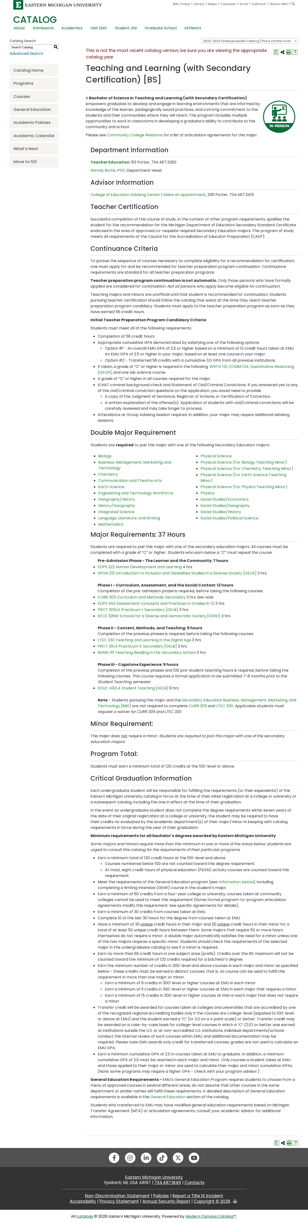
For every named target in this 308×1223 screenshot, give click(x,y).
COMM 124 (238, 366)
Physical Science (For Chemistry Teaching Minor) (246, 468)
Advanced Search (26, 53)
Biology (105, 456)
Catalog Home (28, 70)
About (19, 28)
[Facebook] (114, 1158)
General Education (32, 109)
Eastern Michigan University (154, 1177)
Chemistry (108, 474)
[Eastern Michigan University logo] (57, 4)
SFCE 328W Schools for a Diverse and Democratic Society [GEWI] (159, 616)
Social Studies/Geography (225, 505)
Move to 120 (25, 161)
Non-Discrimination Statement (117, 1196)
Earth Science (111, 487)
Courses (21, 96)
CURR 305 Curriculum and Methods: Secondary (142, 597)
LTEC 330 (224, 706)
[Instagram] (130, 1158)
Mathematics (110, 524)
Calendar (228, 4)
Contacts (195, 1182)
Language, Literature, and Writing (129, 518)
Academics (72, 28)
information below (235, 882)
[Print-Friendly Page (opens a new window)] (288, 52)
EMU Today (181, 4)
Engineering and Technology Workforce (135, 493)
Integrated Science (116, 512)
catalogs (85, 1216)
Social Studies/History (220, 512)
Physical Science (216, 456)
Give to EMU (279, 4)
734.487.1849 (167, 1182)
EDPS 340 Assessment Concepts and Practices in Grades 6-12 (156, 603)
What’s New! (25, 148)
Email (244, 4)
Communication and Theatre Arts (130, 480)
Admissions (43, 28)
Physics (207, 493)
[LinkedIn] (146, 1158)
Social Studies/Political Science (229, 518)
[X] (178, 1158)
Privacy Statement (119, 1201)
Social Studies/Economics (224, 499)
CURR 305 (198, 706)
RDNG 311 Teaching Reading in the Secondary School (147, 652)
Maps (212, 4)
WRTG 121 (218, 366)
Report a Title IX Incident (198, 1196)
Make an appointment (184, 194)
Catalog (35, 19)
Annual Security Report (166, 1201)
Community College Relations (135, 135)
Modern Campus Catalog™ (211, 1216)
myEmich (259, 4)
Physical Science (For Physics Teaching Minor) (244, 487)
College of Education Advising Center (125, 194)
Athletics (192, 28)
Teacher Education (110, 162)
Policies (161, 1196)
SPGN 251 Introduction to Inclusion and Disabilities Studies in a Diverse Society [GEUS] (177, 573)
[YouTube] (194, 1158)
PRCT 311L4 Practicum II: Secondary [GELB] (137, 646)
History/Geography (116, 505)
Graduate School (161, 28)
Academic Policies (32, 122)
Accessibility (83, 1201)
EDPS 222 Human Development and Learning (140, 567)
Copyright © (212, 1201)
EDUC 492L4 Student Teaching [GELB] (133, 688)
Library (199, 4)
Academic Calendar (34, 136)
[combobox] (250, 41)
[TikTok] (162, 1158)
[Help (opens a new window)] (295, 52)
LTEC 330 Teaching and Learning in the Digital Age (144, 640)
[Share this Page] (282, 52)
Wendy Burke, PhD (107, 170)
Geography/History (116, 499)
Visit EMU (98, 28)
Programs (23, 83)
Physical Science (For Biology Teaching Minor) (243, 462)
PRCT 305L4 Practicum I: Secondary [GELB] (138, 609)
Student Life (126, 28)
